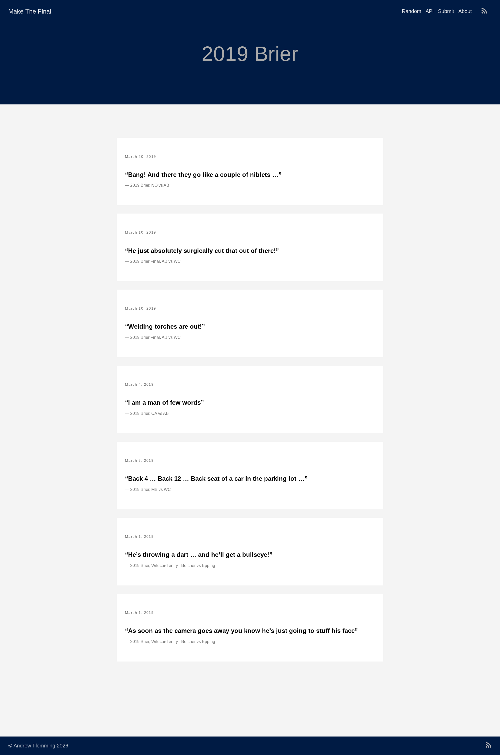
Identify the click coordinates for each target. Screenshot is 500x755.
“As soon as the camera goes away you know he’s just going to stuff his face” (241, 630)
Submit (446, 11)
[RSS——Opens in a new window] (485, 11)
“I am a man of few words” (164, 402)
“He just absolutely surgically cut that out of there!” (202, 250)
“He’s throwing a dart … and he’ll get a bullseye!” (198, 554)
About (465, 11)
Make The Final (29, 11)
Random (411, 11)
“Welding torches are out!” (165, 326)
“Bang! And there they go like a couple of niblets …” (203, 174)
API (430, 11)
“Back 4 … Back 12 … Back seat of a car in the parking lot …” (216, 478)
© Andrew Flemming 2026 (38, 745)
